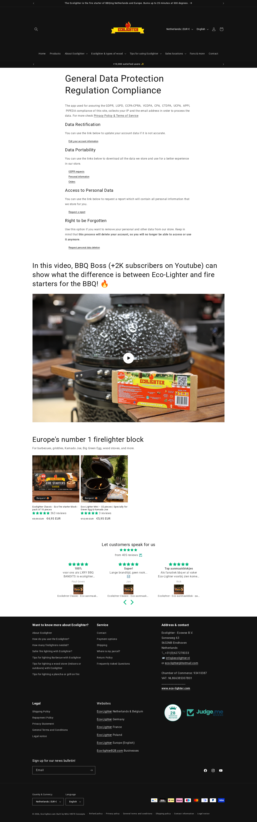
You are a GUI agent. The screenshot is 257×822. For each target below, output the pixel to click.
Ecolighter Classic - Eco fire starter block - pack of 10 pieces (55, 508)
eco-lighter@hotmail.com (181, 663)
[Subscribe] (91, 770)
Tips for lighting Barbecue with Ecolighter (56, 657)
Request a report (77, 212)
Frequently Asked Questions (113, 663)
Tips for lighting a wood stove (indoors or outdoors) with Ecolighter (56, 665)
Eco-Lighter (104, 711)
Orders (72, 181)
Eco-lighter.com (48, 814)
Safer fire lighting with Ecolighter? (52, 651)
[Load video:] (128, 358)
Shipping (102, 645)
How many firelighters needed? (50, 645)
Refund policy (95, 814)
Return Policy (105, 657)
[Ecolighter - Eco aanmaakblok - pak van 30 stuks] (179, 589)
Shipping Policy (41, 711)
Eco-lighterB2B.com (110, 750)
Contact (101, 632)
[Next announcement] (223, 3)
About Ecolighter (42, 632)
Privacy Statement (43, 723)
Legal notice (39, 736)
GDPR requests (76, 171)
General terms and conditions (137, 814)
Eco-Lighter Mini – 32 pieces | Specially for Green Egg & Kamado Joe (104, 508)
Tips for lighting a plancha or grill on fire (55, 674)
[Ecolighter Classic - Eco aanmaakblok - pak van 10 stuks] (78, 589)
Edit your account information (83, 141)
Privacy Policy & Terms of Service (116, 115)
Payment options (107, 639)
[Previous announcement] (33, 3)
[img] (128, 550)
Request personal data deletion (84, 247)
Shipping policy (163, 814)
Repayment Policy (42, 717)
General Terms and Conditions (50, 729)
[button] (36, 29)
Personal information (79, 176)
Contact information (184, 814)
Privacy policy (113, 814)
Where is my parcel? (108, 651)
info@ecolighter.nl (178, 658)
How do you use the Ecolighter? (50, 639)
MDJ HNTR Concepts (75, 814)
